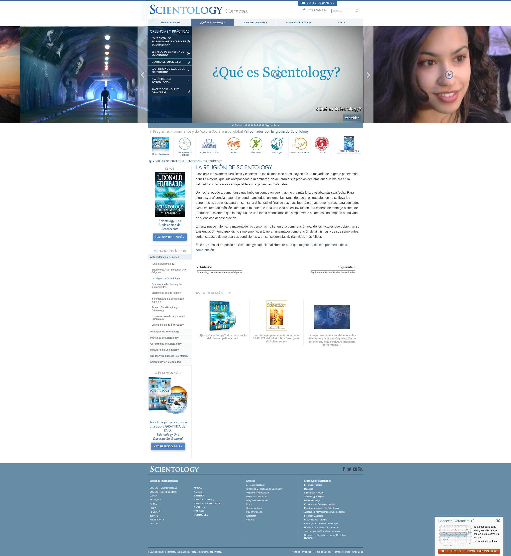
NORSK (198, 492)
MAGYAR (198, 488)
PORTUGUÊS (201, 515)
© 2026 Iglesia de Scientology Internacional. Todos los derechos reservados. (185, 552)
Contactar (251, 516)
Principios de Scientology (164, 331)
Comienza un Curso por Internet (319, 504)
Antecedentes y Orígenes (164, 257)
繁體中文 (154, 516)
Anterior (240, 125)
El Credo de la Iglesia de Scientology (168, 53)
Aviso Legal (357, 552)
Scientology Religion (314, 496)
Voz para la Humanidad (257, 492)
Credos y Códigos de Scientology (169, 356)
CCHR (322, 152)
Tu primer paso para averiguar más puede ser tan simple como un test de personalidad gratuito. (486, 534)
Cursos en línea (254, 508)
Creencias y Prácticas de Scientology (264, 489)
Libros (342, 22)
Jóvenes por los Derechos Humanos (322, 531)
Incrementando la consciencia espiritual (168, 300)
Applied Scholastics (208, 152)
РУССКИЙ (155, 512)
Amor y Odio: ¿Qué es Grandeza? (165, 91)
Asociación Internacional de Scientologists (324, 512)
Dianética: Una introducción (161, 80)
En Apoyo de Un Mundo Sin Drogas (321, 523)
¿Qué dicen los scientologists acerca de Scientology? (169, 42)
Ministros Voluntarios (255, 22)
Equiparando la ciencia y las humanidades (167, 285)
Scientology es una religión (166, 292)
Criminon (234, 152)
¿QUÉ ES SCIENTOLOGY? (170, 161)
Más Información (254, 512)
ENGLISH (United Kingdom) (163, 492)
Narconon (256, 152)
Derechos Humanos (299, 152)
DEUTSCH (155, 523)
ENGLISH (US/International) (163, 488)
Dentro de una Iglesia (166, 62)
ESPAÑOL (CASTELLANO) (207, 503)
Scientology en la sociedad (165, 362)
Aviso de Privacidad (301, 552)
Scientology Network (314, 492)
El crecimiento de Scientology (168, 324)
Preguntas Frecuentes (298, 22)
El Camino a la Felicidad (185, 153)
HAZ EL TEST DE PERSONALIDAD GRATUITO (469, 551)
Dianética (308, 489)
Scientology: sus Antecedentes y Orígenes (169, 271)
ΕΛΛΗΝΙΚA (199, 507)
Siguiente (271, 125)
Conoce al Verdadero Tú (456, 521)
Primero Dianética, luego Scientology (165, 309)
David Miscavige (312, 500)
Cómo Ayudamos (160, 154)
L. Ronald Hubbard (169, 22)
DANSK (153, 495)
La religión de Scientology (166, 278)
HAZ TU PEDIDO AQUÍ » (169, 237)
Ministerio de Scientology (164, 349)
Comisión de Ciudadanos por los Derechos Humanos (325, 536)
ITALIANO (199, 511)
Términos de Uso (342, 552)
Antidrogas (277, 152)
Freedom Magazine (349, 152)
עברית (153, 503)
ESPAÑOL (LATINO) (204, 499)
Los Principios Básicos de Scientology (168, 70)
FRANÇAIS (155, 499)
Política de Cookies (322, 552)
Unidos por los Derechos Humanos (321, 527)
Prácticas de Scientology (164, 337)
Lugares (250, 519)
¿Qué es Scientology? (212, 22)
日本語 (153, 508)
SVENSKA (199, 495)
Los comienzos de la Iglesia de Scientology (168, 317)
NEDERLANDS (157, 519)
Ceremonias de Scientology (166, 343)
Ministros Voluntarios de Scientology (321, 508)
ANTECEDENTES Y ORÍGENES (204, 161)
